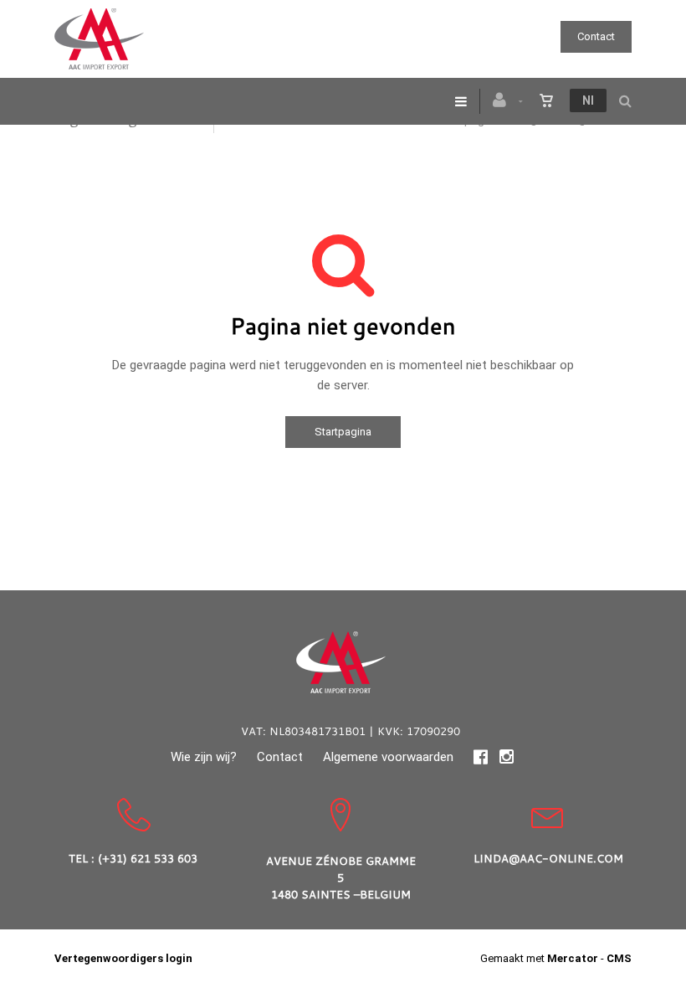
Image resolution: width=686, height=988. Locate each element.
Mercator (572, 958)
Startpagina (343, 431)
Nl (588, 100)
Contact (596, 36)
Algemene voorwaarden (388, 756)
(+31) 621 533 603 (147, 858)
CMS (619, 958)
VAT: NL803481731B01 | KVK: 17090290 (350, 730)
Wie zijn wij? (204, 756)
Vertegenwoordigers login (123, 958)
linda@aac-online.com (548, 858)
